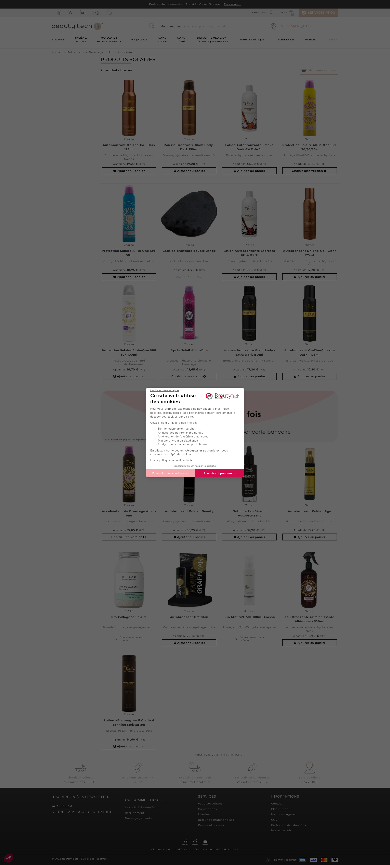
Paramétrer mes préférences (170, 473)
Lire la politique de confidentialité (171, 460)
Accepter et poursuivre (219, 473)
